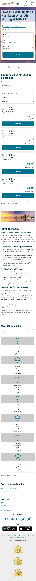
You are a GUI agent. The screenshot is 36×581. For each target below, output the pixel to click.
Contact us (4, 508)
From (4, 34)
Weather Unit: (30, 330)
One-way (5, 26)
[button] (18, 26)
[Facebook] (5, 519)
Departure (6, 46)
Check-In (32, 3)
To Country (4, 535)
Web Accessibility (5, 510)
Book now (18, 123)
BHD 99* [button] (21, 19)
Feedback (3, 505)
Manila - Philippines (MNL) (10, 42)
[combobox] (19, 86)
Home (2, 67)
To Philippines (18, 67)
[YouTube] (29, 519)
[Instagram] (11, 519)
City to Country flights (28, 535)
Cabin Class (4, 97)
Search (18, 55)
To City (9, 535)
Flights (9, 67)
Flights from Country (21, 537)
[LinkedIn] (17, 519)
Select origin (6, 36)
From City (12, 537)
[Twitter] (23, 519)
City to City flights (17, 535)
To (4, 40)
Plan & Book (26, 3)
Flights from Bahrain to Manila (9, 488)
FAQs (2, 502)
